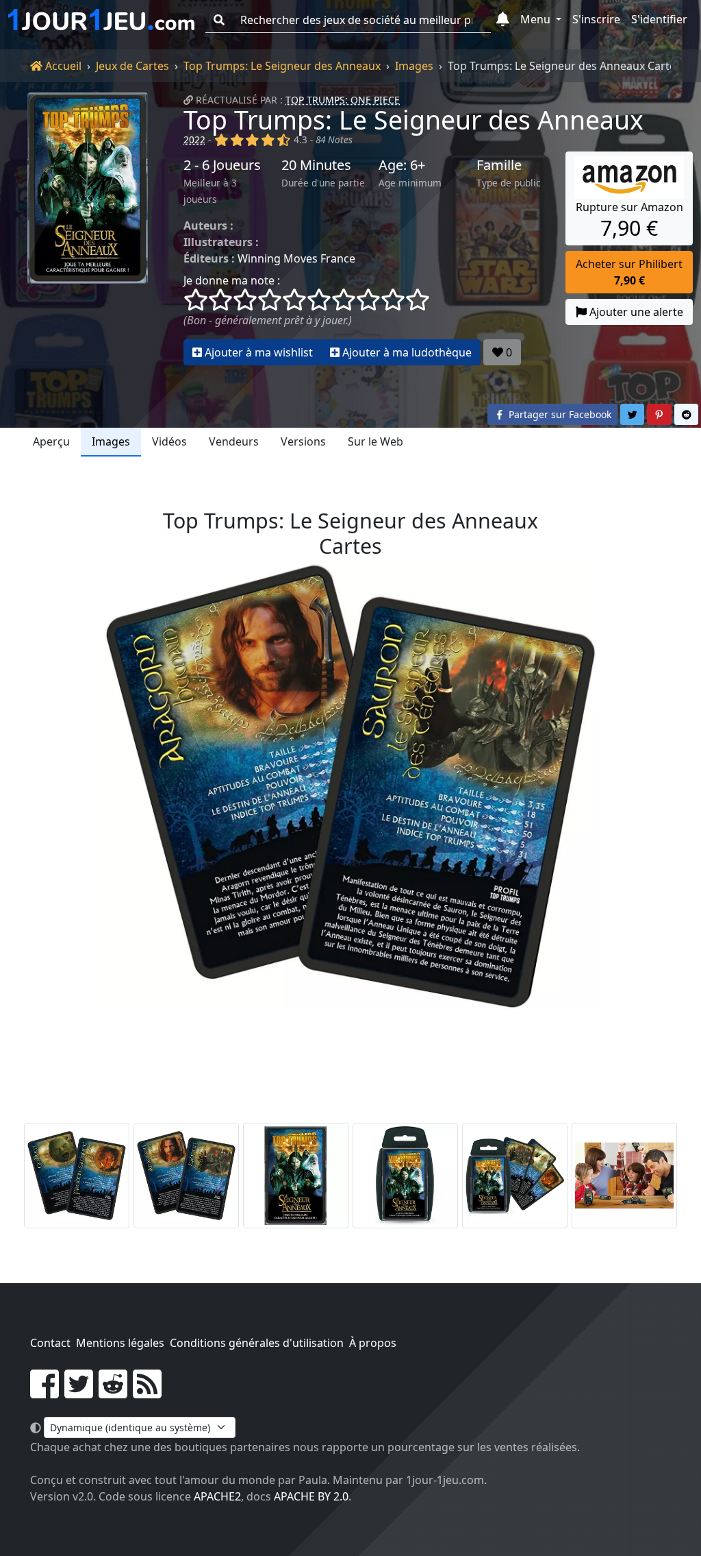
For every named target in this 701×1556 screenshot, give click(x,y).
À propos (372, 1342)
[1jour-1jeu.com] (101, 20)
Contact (50, 1342)
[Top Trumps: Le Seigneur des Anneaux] (87, 229)
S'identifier (659, 19)
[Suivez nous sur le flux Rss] (147, 1392)
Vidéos (169, 441)
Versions (303, 441)
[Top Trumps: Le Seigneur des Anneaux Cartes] (76, 1175)
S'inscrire (596, 19)
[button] (503, 19)
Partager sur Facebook (558, 414)
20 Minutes (316, 165)
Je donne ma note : (231, 280)
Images (414, 65)
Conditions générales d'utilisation (257, 1342)
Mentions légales (120, 1342)
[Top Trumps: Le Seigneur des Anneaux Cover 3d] (405, 1175)
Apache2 (217, 1496)
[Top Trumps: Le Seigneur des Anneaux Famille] (624, 1175)
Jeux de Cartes (132, 65)
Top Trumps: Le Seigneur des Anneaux (282, 65)
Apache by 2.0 (311, 1496)
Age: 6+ (402, 165)
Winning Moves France (296, 258)
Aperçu (51, 441)
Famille (499, 165)
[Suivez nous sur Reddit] (113, 1392)
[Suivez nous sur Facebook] (44, 1392)
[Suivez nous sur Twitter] (78, 1392)
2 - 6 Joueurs (222, 165)
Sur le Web (375, 441)
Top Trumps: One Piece (342, 99)
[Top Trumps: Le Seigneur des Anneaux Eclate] (515, 1175)
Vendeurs (234, 441)
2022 (194, 139)
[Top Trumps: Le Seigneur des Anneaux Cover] (295, 1175)
